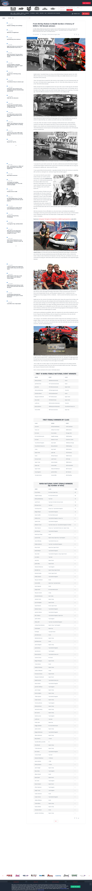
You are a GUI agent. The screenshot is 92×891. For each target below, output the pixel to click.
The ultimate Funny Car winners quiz (15, 81)
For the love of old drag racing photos (14, 74)
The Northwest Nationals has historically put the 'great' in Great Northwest (15, 295)
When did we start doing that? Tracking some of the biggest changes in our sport (14, 232)
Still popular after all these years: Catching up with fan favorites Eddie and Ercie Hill (15, 90)
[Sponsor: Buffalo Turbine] (42, 875)
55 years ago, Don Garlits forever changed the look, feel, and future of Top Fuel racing (15, 106)
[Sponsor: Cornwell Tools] (50, 875)
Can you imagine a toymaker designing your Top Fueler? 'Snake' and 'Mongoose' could (15, 65)
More (25, 14)
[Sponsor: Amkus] (25, 875)
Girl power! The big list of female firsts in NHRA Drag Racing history (55, 219)
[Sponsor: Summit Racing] (9, 875)
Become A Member (70, 7)
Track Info (42, 13)
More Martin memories (12, 175)
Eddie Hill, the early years (12, 98)
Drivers (37, 13)
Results (22, 13)
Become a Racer (62, 7)
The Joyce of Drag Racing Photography (12, 216)
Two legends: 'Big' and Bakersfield (15, 223)
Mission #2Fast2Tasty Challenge (54, 13)
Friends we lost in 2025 (12, 191)
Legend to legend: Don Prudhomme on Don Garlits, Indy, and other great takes (15, 268)
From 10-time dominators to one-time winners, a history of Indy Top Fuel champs (15, 241)
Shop (46, 13)
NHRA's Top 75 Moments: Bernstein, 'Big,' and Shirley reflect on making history (15, 124)
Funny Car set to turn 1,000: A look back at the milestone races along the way (15, 134)
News (11, 13)
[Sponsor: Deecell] (58, 875)
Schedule (18, 13)
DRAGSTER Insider (32, 38)
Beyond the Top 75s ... (12, 141)
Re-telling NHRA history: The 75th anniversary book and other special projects (15, 199)
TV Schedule (32, 13)
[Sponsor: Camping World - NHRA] (17, 875)
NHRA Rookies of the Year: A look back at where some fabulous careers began (14, 277)
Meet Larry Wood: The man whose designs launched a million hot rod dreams (15, 55)
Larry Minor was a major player (14, 303)
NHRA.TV (78, 7)
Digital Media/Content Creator (17, 14)
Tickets (86, 13)
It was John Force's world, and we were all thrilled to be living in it (14, 208)
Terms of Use (41, 889)
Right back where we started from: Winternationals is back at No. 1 (15, 47)
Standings (27, 13)
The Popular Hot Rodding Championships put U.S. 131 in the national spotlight (14, 183)
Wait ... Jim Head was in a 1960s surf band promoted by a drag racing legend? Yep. (15, 167)
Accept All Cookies (75, 886)
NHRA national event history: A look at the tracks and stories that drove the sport (15, 286)
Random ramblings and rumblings (14, 25)
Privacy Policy (63, 888)
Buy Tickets (86, 3)
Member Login (77, 13)
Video (14, 13)
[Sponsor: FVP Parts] (82, 875)
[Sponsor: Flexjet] (74, 875)
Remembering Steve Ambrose (14, 39)
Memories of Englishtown (13, 32)
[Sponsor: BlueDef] (34, 875)
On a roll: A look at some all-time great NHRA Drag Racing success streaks (14, 115)
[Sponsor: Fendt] (66, 875)
